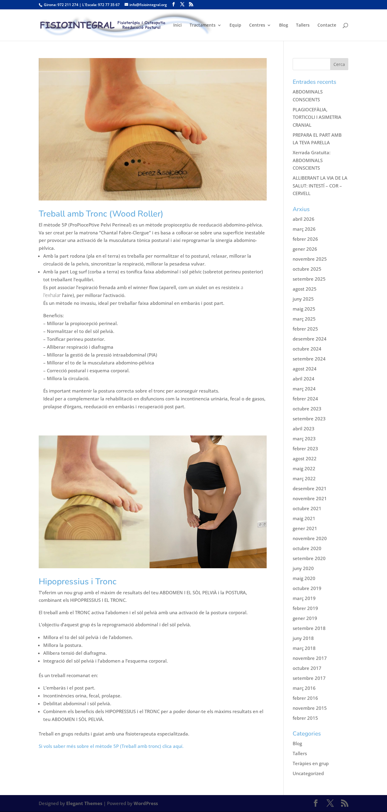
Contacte (326, 25)
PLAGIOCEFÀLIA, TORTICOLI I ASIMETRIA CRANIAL (317, 117)
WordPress (146, 803)
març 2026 (304, 229)
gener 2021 (305, 528)
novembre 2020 (310, 538)
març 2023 (304, 438)
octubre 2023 (307, 409)
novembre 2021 (310, 498)
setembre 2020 (309, 558)
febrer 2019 (305, 608)
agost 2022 (305, 458)
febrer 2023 (305, 448)
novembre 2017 (310, 658)
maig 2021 (304, 518)
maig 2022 (304, 468)
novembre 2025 (310, 259)
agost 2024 (305, 369)
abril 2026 (303, 219)
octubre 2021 (307, 508)
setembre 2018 (309, 628)
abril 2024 (303, 379)
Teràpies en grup (311, 763)
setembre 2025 (309, 279)
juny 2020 (303, 568)
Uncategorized (308, 773)
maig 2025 (304, 309)
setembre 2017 (309, 678)
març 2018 (304, 648)
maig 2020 (304, 578)
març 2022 (304, 478)
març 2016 (304, 688)
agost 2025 (305, 289)
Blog (283, 25)
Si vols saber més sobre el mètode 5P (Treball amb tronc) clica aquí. (111, 746)
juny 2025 (303, 299)
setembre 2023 (309, 419)
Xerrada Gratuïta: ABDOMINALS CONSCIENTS (311, 160)
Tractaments (203, 25)
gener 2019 (305, 618)
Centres (257, 25)
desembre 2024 (310, 339)
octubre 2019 (307, 588)
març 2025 (304, 319)
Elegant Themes (84, 803)
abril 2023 (303, 429)
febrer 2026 (305, 239)
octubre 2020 (307, 548)
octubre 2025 (307, 269)
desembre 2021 (310, 488)
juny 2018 (303, 638)
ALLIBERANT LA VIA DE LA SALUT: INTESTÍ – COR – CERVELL (320, 185)
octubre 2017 (307, 668)
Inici (177, 25)
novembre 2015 (310, 708)
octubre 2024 (307, 349)
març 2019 (304, 598)
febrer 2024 (305, 399)
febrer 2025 (305, 329)
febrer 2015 (305, 718)
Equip (235, 25)
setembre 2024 (309, 359)
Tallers (303, 25)
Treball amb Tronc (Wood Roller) (101, 214)
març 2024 (304, 389)
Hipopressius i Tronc (77, 581)
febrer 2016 (305, 698)
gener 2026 (305, 249)
